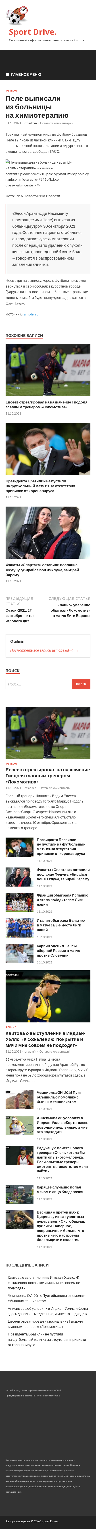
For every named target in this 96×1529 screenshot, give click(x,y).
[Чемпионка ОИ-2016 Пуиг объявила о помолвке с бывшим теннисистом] (19, 1108)
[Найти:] (48, 684)
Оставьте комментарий (56, 123)
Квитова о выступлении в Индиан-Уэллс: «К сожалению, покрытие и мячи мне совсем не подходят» (46, 1039)
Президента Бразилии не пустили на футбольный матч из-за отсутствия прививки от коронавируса (40, 486)
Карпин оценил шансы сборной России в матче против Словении (58, 950)
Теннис (11, 1027)
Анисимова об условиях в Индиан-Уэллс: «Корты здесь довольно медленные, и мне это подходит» (62, 1125)
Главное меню (26, 74)
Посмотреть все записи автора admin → (44, 650)
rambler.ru (30, 314)
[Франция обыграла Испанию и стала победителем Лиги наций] (19, 910)
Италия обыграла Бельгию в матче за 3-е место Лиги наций (61, 925)
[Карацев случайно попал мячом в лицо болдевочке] (19, 1203)
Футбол (11, 90)
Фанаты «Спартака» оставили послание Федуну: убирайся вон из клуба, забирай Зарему (42, 569)
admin (32, 123)
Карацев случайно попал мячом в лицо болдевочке (60, 1189)
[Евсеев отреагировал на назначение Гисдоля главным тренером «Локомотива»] (48, 397)
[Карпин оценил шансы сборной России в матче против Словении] (19, 961)
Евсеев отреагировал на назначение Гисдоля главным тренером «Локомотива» (47, 404)
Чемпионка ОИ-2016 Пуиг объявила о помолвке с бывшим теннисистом (59, 1097)
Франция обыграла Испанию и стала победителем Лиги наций (62, 899)
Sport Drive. (33, 31)
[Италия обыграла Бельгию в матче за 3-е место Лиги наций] (19, 936)
